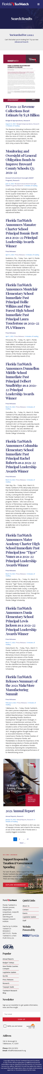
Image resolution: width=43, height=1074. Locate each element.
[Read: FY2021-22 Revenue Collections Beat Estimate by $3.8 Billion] (21, 78)
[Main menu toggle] (38, 4)
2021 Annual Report (20, 810)
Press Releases (11, 251)
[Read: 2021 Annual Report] (21, 782)
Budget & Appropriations (14, 121)
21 (28, 839)
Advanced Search (21, 42)
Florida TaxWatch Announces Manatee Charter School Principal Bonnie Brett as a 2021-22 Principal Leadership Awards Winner (22, 233)
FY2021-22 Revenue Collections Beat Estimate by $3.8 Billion (22, 110)
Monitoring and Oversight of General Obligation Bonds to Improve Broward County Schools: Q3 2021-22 (21, 162)
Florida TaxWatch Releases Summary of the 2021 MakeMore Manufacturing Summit (21, 685)
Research (27, 121)
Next (23, 843)
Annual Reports (11, 816)
